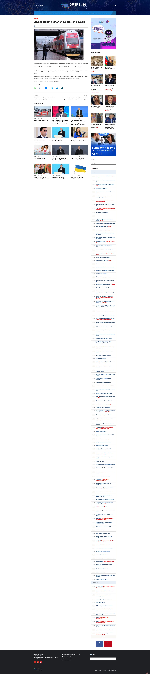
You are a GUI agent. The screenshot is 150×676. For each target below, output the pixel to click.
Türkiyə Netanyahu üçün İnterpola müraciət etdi (105, 267)
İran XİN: (102, 618)
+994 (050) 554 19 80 (67, 656)
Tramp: (103, 404)
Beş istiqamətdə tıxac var (101, 572)
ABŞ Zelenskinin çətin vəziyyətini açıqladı (104, 338)
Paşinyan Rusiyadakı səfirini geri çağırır (103, 442)
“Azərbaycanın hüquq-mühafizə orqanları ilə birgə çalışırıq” (105, 472)
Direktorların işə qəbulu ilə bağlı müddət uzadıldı (105, 385)
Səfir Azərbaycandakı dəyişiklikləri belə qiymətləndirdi (103, 484)
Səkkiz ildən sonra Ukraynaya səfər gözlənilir (104, 249)
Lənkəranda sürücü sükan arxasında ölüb (104, 393)
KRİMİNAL (90, 13)
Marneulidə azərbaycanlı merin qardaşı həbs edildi (104, 610)
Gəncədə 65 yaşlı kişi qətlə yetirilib (102, 215)
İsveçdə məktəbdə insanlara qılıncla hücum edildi (105, 223)
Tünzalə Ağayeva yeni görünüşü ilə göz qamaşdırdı (103, 415)
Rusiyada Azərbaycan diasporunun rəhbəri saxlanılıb (104, 220)
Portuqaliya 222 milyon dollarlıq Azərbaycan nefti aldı (105, 323)
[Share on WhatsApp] (36, 88)
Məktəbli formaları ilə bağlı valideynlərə (105, 284)
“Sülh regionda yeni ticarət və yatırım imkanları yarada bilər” (105, 488)
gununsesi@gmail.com (67, 658)
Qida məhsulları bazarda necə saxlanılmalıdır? (105, 185)
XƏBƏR (35, 18)
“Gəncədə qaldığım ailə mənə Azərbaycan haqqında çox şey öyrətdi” (104, 496)
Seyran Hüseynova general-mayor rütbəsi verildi (105, 315)
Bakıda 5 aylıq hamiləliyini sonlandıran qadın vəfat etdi (105, 397)
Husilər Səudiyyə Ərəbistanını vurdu (103, 533)
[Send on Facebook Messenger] (48, 88)
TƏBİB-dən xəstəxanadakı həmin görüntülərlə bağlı (104, 419)
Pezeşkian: (105, 254)
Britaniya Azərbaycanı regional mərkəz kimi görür (105, 464)
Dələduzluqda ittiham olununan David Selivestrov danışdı (109, 88)
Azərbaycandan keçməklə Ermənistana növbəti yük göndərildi (105, 435)
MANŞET (35, 13)
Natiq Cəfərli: (105, 541)
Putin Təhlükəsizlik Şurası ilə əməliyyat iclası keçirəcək (104, 331)
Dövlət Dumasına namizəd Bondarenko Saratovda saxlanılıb (105, 335)
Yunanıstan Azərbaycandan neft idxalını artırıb (105, 229)
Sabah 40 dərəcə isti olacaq (101, 431)
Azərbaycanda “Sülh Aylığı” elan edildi (103, 355)
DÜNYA (57, 13)
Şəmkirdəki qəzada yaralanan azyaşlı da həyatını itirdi (105, 390)
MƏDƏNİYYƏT (80, 13)
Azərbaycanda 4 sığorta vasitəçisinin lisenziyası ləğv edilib (105, 626)
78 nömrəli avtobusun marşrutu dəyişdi (103, 526)
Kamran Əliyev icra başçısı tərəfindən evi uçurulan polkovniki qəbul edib (96, 89)
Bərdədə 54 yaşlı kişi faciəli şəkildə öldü (103, 599)
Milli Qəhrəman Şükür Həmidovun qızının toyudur (96, 126)
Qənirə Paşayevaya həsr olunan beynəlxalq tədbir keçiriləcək (105, 576)
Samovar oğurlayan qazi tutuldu (102, 445)
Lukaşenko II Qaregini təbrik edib (102, 554)
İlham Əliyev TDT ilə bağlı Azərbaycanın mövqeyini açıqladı (105, 375)
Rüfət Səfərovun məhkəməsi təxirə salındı (104, 326)
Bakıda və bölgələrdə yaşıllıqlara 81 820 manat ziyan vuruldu (105, 234)
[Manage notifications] (147, 673)
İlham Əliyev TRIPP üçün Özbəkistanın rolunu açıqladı (104, 352)
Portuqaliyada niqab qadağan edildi (103, 544)
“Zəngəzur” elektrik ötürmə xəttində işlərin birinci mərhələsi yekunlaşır (105, 411)
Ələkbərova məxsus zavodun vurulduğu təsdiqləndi (103, 379)
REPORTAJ (61, 13)
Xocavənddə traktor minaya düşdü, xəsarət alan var (105, 281)
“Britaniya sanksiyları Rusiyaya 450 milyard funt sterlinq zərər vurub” (105, 453)
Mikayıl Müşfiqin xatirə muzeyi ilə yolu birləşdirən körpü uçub (96, 69)
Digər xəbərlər (103, 636)
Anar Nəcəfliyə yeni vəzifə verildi (102, 212)
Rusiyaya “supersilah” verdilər (102, 579)
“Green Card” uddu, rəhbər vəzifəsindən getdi (104, 548)
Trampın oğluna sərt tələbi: (105, 177)
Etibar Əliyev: (104, 519)
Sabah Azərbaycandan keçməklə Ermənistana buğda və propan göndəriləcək (104, 196)
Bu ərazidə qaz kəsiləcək (100, 602)
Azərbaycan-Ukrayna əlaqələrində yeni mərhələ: (105, 319)
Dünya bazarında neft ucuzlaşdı (102, 568)
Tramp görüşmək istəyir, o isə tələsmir (103, 382)
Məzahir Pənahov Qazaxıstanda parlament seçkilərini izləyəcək (104, 523)
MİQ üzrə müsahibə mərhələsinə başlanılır (104, 276)
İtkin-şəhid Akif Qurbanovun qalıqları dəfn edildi (105, 499)
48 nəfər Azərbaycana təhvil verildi (102, 287)
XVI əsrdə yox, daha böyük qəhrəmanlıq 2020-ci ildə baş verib (105, 302)
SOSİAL (76, 13)
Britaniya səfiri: (104, 428)
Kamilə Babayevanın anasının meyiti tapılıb (96, 107)
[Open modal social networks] (62, 88)
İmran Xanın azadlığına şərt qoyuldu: (104, 634)
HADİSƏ (93, 13)
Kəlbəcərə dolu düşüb (100, 461)
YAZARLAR (86, 13)
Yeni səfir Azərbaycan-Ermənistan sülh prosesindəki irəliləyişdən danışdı (103, 449)
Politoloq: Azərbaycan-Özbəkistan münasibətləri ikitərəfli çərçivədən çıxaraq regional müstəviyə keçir (60, 122)
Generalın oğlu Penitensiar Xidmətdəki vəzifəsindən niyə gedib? (110, 69)
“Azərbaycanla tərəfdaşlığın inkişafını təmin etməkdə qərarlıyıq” (104, 503)
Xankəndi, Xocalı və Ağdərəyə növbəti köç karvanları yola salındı (104, 537)
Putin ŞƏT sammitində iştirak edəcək (103, 257)
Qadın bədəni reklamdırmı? (40, 158)
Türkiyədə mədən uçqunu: (105, 242)
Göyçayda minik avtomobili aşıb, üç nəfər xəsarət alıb (105, 205)
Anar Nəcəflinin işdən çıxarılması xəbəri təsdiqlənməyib (109, 108)
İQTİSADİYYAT (48, 13)
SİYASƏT (43, 13)
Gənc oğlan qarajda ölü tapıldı (101, 188)
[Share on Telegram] (58, 88)
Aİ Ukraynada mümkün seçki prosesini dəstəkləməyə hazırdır (103, 595)
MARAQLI (106, 13)
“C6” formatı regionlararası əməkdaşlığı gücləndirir (103, 366)
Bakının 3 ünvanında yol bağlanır (41, 120)
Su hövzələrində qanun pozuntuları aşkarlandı (104, 491)
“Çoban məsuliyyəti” (105, 561)
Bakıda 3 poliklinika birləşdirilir (103, 226)
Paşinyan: (105, 622)
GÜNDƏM (39, 13)
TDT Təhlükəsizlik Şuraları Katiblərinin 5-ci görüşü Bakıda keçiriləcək (105, 614)
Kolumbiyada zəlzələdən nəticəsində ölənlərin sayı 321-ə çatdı (105, 192)
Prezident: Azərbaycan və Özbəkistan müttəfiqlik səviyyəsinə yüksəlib (42, 179)
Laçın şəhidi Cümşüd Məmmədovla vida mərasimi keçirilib (105, 511)
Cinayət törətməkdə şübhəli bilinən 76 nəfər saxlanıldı (104, 515)
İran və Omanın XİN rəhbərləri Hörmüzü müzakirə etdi (105, 181)
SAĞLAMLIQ (98, 13)
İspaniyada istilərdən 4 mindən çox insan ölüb (104, 629)
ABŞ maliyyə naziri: (105, 587)
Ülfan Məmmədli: (105, 201)
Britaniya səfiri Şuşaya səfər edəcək (103, 407)
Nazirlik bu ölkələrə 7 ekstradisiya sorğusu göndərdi (104, 246)
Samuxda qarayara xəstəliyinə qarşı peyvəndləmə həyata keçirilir (105, 238)
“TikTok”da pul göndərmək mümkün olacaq (104, 605)
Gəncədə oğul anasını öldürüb (101, 273)
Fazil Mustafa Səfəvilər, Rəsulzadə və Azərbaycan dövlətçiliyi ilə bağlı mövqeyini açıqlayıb (110, 126)
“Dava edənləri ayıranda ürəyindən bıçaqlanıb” (105, 591)
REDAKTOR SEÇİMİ (66, 13)
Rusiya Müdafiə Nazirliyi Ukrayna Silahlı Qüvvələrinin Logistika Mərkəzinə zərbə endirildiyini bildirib (103, 342)
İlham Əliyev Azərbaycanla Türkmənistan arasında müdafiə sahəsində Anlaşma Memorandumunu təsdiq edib (105, 306)
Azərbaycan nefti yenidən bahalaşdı (103, 551)
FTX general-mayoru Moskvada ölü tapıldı (104, 400)
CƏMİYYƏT (53, 13)
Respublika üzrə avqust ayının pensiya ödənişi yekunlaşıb (105, 424)
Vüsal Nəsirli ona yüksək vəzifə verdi (103, 438)
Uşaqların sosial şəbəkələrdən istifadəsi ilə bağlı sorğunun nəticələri (105, 347)
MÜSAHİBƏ (72, 13)
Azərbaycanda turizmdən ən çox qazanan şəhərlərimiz (104, 565)
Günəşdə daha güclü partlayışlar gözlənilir (104, 263)
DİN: (102, 506)
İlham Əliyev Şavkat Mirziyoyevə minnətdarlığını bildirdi (105, 311)
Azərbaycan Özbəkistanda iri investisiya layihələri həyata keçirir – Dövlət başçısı (60, 160)
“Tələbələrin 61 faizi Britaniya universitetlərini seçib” (104, 468)
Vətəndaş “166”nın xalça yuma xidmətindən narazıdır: (104, 297)
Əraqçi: (105, 209)
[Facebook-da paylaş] (41, 88)
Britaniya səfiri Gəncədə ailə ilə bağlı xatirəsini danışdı (105, 458)
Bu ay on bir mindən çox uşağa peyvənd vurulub (105, 270)
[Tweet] (53, 88)
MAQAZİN (102, 13)
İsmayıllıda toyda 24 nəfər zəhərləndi (103, 476)
